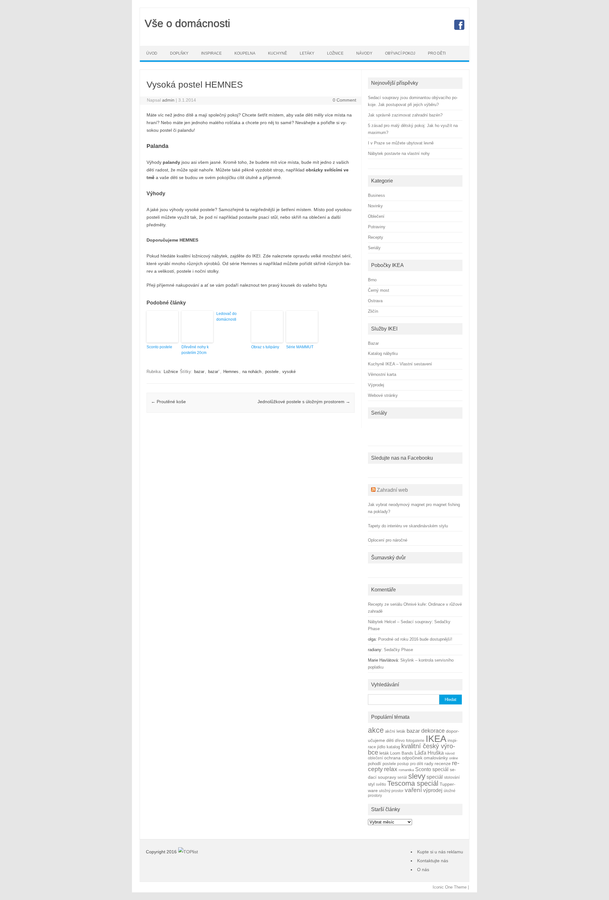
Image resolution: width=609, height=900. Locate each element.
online (453, 758)
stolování (452, 777)
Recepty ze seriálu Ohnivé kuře (397, 604)
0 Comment (344, 100)
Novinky (375, 205)
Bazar (373, 343)
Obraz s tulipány (265, 347)
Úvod (151, 53)
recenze (443, 763)
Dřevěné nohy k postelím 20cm (195, 350)
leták (384, 753)
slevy (416, 776)
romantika (406, 770)
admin (168, 100)
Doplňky (179, 53)
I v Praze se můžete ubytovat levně (401, 143)
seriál (402, 777)
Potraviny (376, 226)
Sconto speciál (432, 769)
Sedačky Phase (398, 649)
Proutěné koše (168, 401)
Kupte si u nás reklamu (440, 851)
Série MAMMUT (299, 347)
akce (376, 730)
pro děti (416, 764)
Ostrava (375, 300)
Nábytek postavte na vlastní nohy (399, 153)
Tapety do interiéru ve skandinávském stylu (408, 525)
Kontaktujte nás (432, 860)
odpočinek (412, 757)
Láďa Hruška (429, 753)
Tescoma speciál (412, 783)
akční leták (395, 731)
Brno (372, 279)
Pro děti (437, 53)
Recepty (375, 237)
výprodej (432, 790)
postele (271, 371)
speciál (435, 777)
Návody (364, 53)
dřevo (400, 740)
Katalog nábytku (383, 353)
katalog (393, 747)
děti (390, 740)
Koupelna (244, 53)
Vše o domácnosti (187, 23)
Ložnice (335, 53)
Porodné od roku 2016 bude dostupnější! (415, 639)
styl (371, 784)
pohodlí (374, 764)
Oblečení (376, 216)
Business (376, 195)
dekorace (433, 731)
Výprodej (376, 385)
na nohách (251, 371)
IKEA (436, 738)
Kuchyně (277, 53)
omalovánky (436, 758)
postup (403, 764)
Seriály (374, 247)
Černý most (378, 290)
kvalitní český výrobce (411, 749)
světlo (381, 784)
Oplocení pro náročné (387, 540)
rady (428, 763)
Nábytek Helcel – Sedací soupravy (400, 621)
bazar (199, 371)
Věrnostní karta (382, 374)
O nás (423, 869)
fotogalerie (415, 740)
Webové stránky (383, 395)
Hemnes (231, 371)
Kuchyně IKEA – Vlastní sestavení (400, 364)
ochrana (392, 758)
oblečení (375, 758)
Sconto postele (159, 347)
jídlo (381, 746)
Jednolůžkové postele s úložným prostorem (304, 401)
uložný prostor (391, 791)
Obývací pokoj (400, 53)
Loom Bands (401, 753)
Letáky (307, 53)
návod (450, 753)
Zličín (373, 311)
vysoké (289, 371)
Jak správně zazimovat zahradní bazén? (405, 115)
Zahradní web (392, 490)
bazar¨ (213, 371)
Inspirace (211, 53)
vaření (413, 790)
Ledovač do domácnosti (226, 316)
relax (390, 769)
